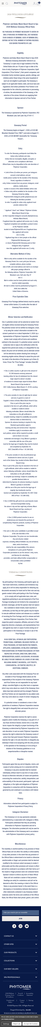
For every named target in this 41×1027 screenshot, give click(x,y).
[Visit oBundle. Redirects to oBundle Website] (28, 1010)
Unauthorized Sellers (10, 1001)
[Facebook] (14, 926)
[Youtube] (27, 926)
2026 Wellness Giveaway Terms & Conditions (9, 995)
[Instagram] (20, 926)
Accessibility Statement (29, 994)
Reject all (16, 1024)
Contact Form (22, 1001)
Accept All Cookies (31, 1024)
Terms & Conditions (20, 994)
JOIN (20, 919)
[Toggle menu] (2, 3)
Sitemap (31, 1000)
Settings (6, 1024)
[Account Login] (34, 3)
